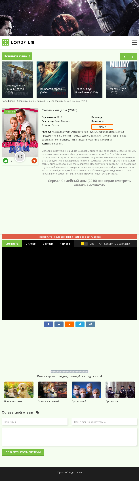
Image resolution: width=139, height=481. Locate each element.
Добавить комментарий (23, 452)
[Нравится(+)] (6, 161)
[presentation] (124, 56)
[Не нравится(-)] (33, 161)
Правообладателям (69, 472)
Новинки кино (15, 56)
